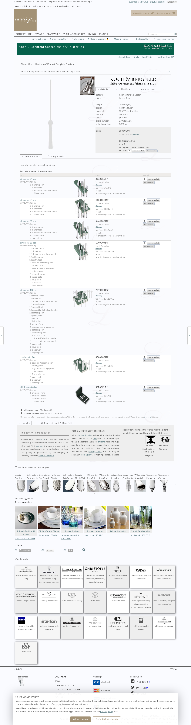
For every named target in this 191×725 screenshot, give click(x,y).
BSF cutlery (26, 651)
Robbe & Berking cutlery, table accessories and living (72, 577)
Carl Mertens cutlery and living (118, 628)
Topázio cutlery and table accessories (141, 577)
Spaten (78, 6)
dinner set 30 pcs (28, 221)
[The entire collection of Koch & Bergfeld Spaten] (169, 71)
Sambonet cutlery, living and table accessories (164, 602)
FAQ (57, 681)
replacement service (165, 39)
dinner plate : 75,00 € (47, 535)
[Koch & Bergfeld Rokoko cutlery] (2, 335)
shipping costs (64, 685)
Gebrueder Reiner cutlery (72, 601)
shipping (136, 134)
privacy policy (106, 711)
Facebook (141, 682)
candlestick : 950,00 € (140, 535)
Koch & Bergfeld (50, 6)
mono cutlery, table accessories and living (26, 628)
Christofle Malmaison (141, 531)
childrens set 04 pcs (29, 387)
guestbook (133, 2)
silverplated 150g (144, 57)
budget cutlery (143, 39)
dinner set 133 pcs (28, 290)
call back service (157, 2)
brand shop (124, 57)
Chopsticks (79, 39)
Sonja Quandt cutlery (49, 601)
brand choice (36, 6)
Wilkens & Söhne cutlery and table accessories (164, 577)
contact (60, 677)
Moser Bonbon (72, 531)
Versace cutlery (95, 626)
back (19, 669)
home (17, 6)
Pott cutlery (95, 601)
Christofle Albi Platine (49, 531)
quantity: (123, 150)
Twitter (140, 688)
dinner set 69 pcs (28, 243)
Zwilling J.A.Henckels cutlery (141, 628)
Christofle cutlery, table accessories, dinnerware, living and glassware (95, 578)
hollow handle (84, 435)
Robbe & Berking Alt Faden (26, 533)
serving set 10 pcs (28, 357)
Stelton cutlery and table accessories (49, 628)
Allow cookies (80, 719)
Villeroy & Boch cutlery (164, 626)
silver (43, 439)
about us (144, 2)
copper (39, 446)
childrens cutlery (60, 39)
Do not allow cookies (107, 719)
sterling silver (94, 451)
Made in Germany (98, 39)
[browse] (16, 483)
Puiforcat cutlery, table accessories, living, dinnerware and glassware (49, 578)
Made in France (121, 39)
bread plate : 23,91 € (93, 535)
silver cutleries (39, 39)
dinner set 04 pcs (28, 179)
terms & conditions (67, 689)
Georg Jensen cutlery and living (26, 577)
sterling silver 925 (66, 6)
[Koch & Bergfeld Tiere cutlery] (189, 335)
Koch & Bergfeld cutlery (26, 601)
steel (95, 438)
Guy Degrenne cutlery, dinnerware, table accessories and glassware (141, 604)
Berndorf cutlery (118, 601)
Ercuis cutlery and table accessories (118, 577)
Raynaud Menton (95, 531)
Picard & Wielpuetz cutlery (72, 626)
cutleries (25, 6)
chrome (101, 442)
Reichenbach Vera (118, 531)
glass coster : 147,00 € (25, 538)
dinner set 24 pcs (28, 200)
